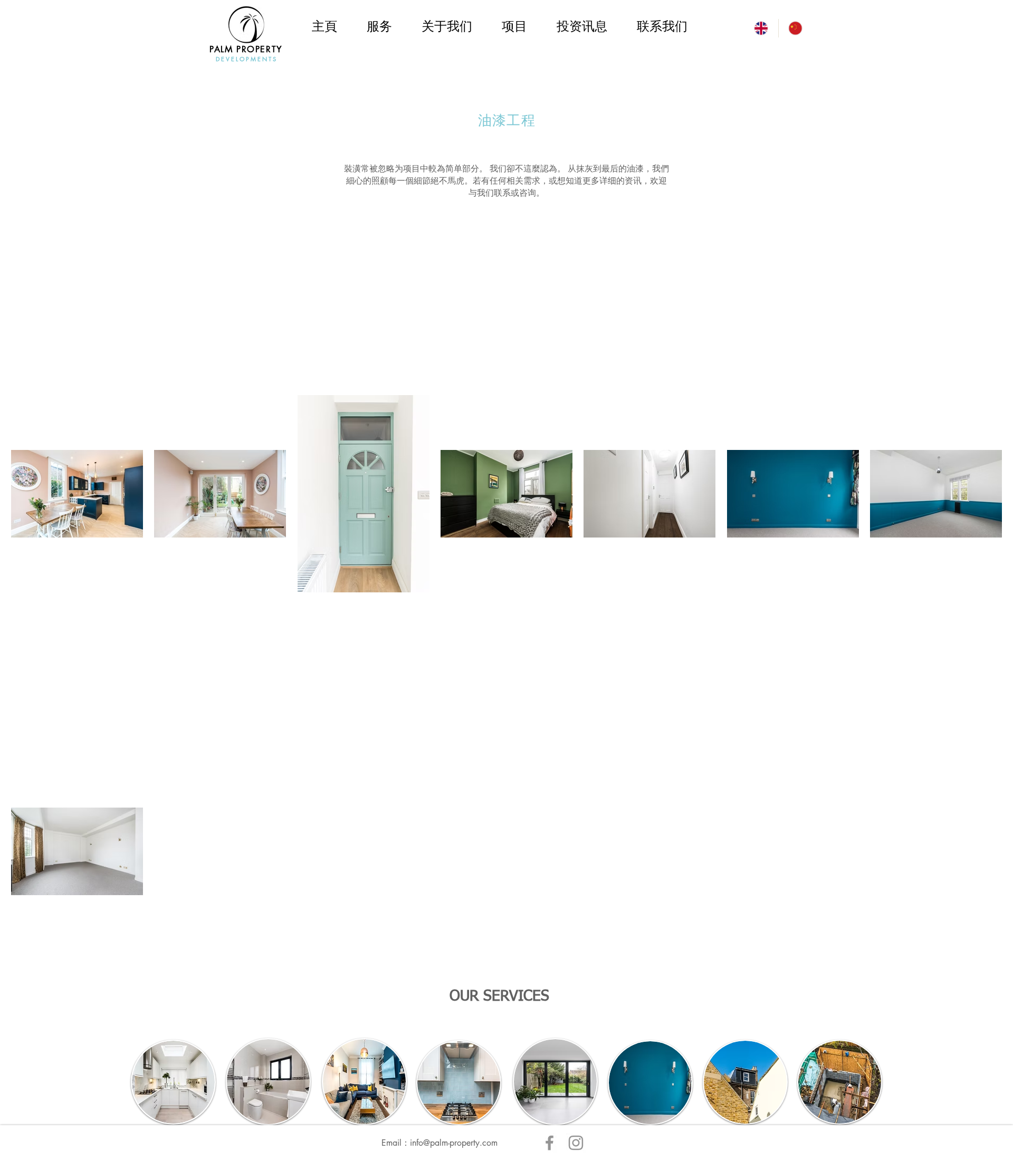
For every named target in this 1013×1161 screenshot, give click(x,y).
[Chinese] (795, 28)
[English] (761, 28)
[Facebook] (549, 1143)
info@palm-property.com (454, 1142)
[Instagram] (576, 1143)
